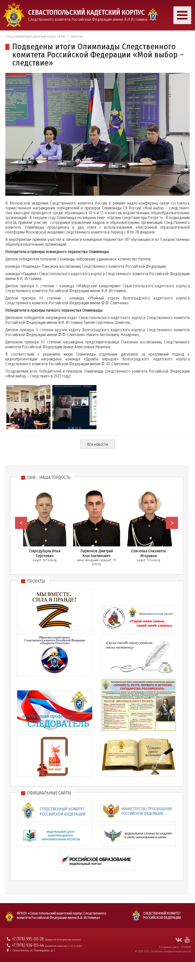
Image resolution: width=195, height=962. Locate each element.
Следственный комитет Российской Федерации (162, 915)
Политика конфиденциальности (171, 951)
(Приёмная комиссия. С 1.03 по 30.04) (63, 946)
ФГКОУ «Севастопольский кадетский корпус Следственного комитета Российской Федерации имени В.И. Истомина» (61, 915)
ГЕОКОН (186, 947)
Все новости (97, 444)
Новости (77, 36)
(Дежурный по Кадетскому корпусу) (63, 939)
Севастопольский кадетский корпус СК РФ (35, 36)
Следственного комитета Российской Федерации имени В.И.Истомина (88, 15)
